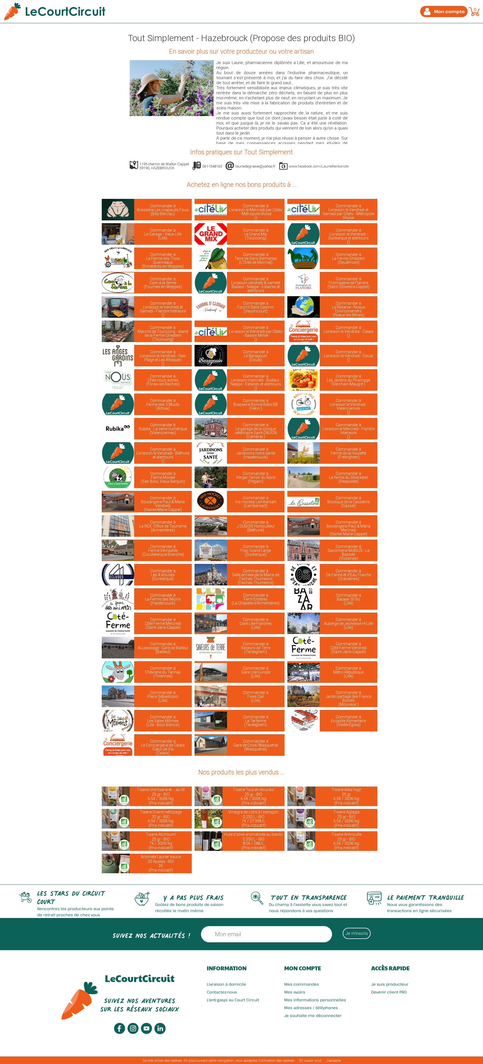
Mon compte (302, 968)
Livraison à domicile (226, 984)
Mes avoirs (294, 992)
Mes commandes (301, 984)
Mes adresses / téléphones (311, 1007)
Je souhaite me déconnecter (313, 1015)
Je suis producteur (389, 984)
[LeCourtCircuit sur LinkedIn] (159, 1032)
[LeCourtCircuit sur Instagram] (133, 1032)
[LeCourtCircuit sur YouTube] (146, 1032)
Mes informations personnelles (315, 999)
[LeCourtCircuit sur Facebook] (119, 1032)
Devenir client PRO (389, 992)
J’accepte (333, 1060)
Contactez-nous (222, 992)
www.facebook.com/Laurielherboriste (319, 166)
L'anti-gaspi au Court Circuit (233, 999)
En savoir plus (310, 1060)
